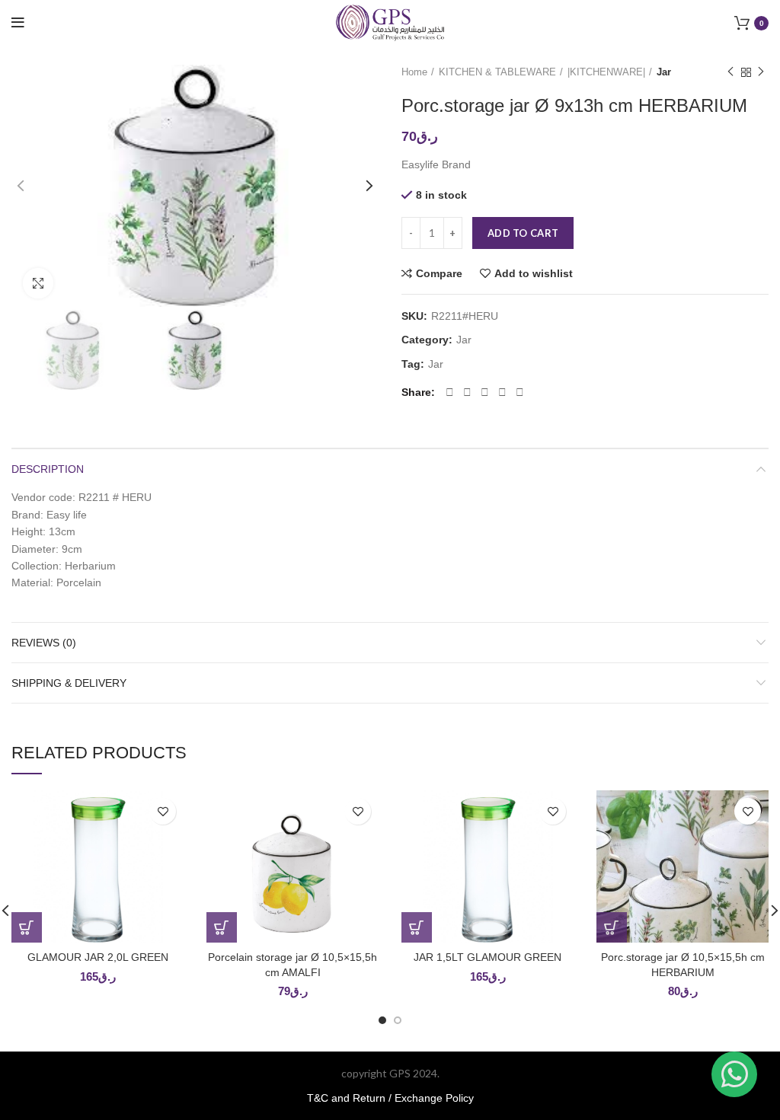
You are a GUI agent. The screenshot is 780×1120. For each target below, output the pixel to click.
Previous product (730, 72)
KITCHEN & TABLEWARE (497, 72)
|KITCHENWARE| (606, 72)
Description (47, 469)
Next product (761, 72)
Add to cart (523, 233)
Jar (664, 72)
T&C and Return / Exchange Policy (390, 1098)
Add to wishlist (533, 273)
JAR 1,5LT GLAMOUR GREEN (487, 957)
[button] (26, 927)
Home (414, 72)
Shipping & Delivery (68, 683)
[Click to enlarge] (38, 283)
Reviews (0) (43, 643)
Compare (439, 273)
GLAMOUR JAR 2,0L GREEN (97, 957)
